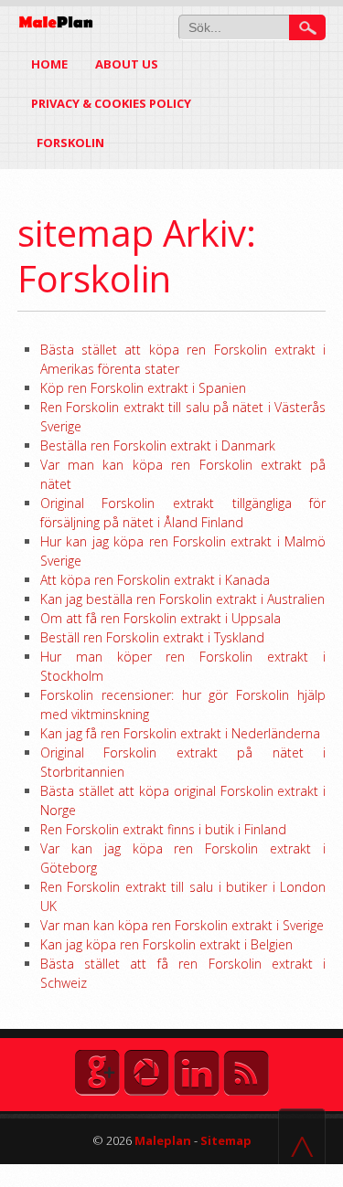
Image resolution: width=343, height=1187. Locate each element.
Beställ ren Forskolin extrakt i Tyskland (152, 637)
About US (126, 64)
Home (49, 64)
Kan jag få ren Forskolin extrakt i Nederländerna (180, 733)
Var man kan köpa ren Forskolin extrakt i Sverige (182, 925)
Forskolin (72, 142)
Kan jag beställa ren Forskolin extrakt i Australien (182, 599)
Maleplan (161, 1140)
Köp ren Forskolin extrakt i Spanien (143, 388)
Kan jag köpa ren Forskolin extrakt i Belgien (166, 944)
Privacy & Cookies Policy (111, 103)
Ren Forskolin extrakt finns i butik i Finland (163, 829)
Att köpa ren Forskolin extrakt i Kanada (155, 579)
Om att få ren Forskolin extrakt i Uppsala (160, 618)
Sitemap (226, 1140)
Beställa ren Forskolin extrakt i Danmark (157, 445)
